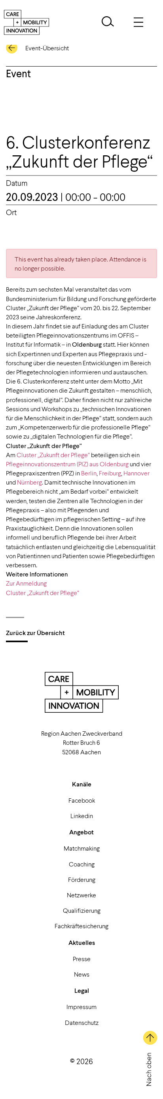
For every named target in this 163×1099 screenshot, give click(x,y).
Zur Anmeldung (26, 583)
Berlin (89, 473)
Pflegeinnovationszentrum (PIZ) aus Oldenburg (67, 463)
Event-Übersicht (47, 48)
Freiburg (110, 473)
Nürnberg (29, 482)
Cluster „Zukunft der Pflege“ (53, 454)
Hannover (136, 473)
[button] (108, 22)
